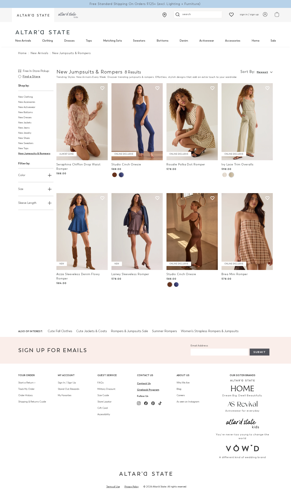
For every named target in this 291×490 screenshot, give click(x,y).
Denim (184, 40)
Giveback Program (148, 389)
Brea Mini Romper (235, 274)
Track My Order (26, 389)
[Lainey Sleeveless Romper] (137, 231)
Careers (181, 395)
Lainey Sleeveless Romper (130, 274)
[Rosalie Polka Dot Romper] (192, 121)
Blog (179, 389)
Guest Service (107, 375)
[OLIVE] (231, 175)
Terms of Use (113, 486)
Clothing (47, 40)
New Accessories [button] (26, 102)
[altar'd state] (42, 32)
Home (256, 40)
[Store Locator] (164, 14)
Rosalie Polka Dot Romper (185, 164)
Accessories (232, 40)
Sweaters (139, 40)
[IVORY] (224, 175)
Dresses (69, 40)
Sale (273, 40)
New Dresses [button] (24, 117)
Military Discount (106, 389)
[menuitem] (23, 40)
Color (21, 175)
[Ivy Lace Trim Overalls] (247, 121)
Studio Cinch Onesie (126, 164)
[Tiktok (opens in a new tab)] (160, 403)
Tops (89, 40)
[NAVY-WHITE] (121, 175)
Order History (25, 395)
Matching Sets (112, 40)
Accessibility (103, 414)
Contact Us (145, 375)
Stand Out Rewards (68, 389)
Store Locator (104, 401)
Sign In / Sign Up (67, 382)
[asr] (242, 403)
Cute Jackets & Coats (91, 331)
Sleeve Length (27, 203)
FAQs (100, 382)
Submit (259, 352)
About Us (183, 375)
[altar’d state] (33, 15)
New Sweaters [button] (25, 143)
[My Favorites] (231, 14)
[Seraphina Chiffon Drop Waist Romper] (82, 121)
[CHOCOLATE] (114, 175)
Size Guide (103, 395)
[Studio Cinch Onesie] (137, 121)
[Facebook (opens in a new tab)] (146, 403)
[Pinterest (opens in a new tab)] (153, 403)
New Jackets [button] (24, 122)
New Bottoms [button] (25, 112)
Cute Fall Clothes (60, 331)
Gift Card (102, 408)
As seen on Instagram (188, 401)
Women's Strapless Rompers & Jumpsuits (210, 331)
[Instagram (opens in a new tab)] (138, 403)
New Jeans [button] (23, 127)
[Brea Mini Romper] (247, 231)
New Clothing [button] (25, 96)
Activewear (206, 40)
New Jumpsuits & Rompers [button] (34, 153)
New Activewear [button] (26, 107)
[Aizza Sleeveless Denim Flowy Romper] (82, 231)
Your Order (26, 375)
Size (20, 189)
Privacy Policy (132, 486)
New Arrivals (23, 40)
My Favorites (64, 395)
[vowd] (242, 448)
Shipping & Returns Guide (32, 401)
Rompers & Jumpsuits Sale (129, 331)
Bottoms (162, 40)
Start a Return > (26, 382)
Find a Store (31, 76)
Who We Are (183, 382)
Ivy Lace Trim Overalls (238, 164)
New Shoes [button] (24, 138)
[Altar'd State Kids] (242, 423)
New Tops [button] (23, 148)
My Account (66, 375)
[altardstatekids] (68, 15)
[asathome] (242, 385)
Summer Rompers (164, 331)
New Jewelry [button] (24, 133)
